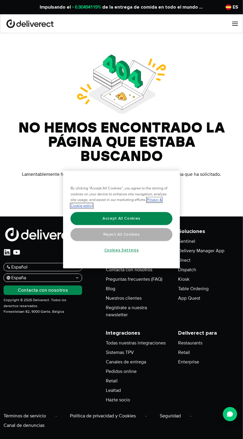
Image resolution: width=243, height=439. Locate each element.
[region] (121, 219)
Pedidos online (121, 371)
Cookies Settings (121, 250)
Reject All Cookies (121, 234)
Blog (110, 289)
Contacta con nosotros (129, 270)
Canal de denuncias (24, 425)
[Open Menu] (235, 24)
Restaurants (190, 343)
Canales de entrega (126, 362)
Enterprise (188, 362)
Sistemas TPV (120, 352)
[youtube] (16, 252)
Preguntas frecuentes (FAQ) (134, 279)
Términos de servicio (25, 416)
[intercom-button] (230, 414)
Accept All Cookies (121, 218)
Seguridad (170, 416)
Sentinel (186, 241)
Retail (112, 381)
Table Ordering (193, 289)
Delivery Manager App (201, 251)
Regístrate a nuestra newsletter (126, 311)
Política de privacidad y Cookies (103, 416)
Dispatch (187, 270)
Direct (184, 260)
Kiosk (183, 279)
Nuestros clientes (124, 298)
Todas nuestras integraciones (136, 343)
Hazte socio (118, 400)
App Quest (189, 298)
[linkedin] (7, 252)
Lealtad (113, 390)
